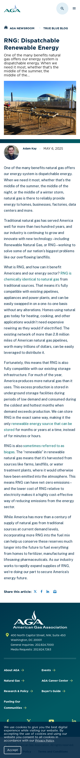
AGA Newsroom (22, 28)
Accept (12, 750)
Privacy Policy (44, 740)
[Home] (6, 28)
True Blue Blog (55, 28)
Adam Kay (30, 148)
